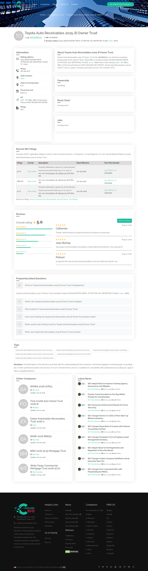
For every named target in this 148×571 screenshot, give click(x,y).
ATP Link (48, 538)
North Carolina (37, 472)
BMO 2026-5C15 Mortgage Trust (48, 450)
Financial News (70, 522)
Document (32, 171)
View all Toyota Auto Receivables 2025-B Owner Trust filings (54, 199)
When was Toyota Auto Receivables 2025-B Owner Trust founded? (53, 332)
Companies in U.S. (56, 15)
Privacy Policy (50, 522)
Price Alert (69, 547)
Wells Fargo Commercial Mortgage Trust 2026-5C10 (45, 467)
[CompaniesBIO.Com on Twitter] (103, 567)
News (55, 4)
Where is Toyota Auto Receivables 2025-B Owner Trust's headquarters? (55, 285)
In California (90, 534)
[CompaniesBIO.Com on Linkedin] (111, 567)
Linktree (109, 522)
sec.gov (31, 527)
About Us (64, 4)
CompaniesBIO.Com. (29, 567)
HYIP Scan (69, 540)
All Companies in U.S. (93, 510)
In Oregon (89, 538)
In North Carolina (92, 526)
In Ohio (88, 553)
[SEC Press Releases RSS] (80, 514)
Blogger (109, 510)
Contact (74, 4)
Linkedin (109, 514)
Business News (70, 518)
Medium (109, 542)
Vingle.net (110, 530)
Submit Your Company (121, 4)
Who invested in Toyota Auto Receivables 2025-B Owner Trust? (51, 309)
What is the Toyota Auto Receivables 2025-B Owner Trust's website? (53, 301)
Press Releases (70, 526)
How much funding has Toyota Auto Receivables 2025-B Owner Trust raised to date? (60, 317)
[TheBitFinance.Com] (63, 567)
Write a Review (124, 221)
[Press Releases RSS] (77, 526)
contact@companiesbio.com (27, 523)
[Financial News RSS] (77, 522)
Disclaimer (48, 526)
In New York (90, 542)
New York (35, 390)
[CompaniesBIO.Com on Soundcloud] (120, 567)
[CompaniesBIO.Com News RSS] (70, 510)
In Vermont (90, 530)
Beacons (48, 542)
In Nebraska (90, 522)
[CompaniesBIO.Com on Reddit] (115, 567)
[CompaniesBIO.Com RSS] (107, 567)
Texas (111, 41)
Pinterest (110, 538)
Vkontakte (110, 553)
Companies (45, 4)
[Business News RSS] (77, 518)
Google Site (111, 545)
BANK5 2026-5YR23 (41, 386)
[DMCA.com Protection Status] (71, 552)
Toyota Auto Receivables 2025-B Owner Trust (87, 15)
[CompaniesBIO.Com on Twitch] (124, 567)
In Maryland (90, 518)
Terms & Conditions (51, 518)
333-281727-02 (110, 170)
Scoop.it (109, 526)
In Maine (89, 514)
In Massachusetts (92, 545)
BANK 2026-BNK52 (41, 436)
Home (35, 4)
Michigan (35, 407)
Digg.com (110, 534)
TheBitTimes (69, 536)
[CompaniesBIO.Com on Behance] (129, 567)
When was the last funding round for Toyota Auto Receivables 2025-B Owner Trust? (60, 324)
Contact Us (49, 514)
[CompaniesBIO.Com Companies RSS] (102, 510)
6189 (22, 100)
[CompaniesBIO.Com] (19, 4)
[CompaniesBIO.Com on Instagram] (133, 567)
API (108, 518)
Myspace (110, 549)
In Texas (89, 549)
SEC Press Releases (94, 389)
